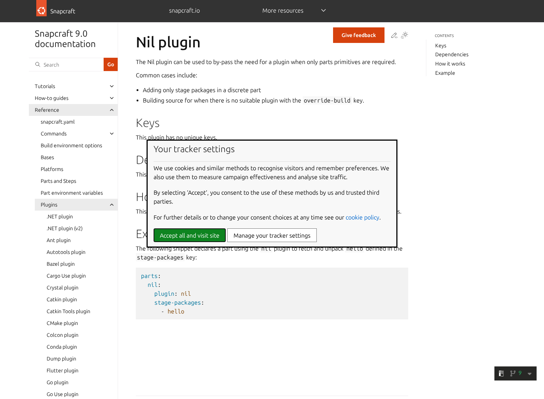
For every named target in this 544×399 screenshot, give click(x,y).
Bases (47, 157)
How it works (450, 64)
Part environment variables (72, 193)
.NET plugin (60, 216)
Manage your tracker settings (272, 235)
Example (445, 73)
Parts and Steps (58, 181)
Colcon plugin (62, 335)
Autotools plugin (66, 252)
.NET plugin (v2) (65, 228)
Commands (54, 134)
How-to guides (51, 98)
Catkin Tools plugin (68, 311)
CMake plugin (62, 323)
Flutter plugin (62, 370)
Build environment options (71, 145)
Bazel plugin (61, 264)
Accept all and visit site (189, 235)
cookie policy (362, 217)
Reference (47, 110)
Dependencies (452, 54)
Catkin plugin (62, 299)
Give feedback (359, 35)
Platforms (52, 169)
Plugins (49, 205)
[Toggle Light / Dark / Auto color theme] (404, 35)
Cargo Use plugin (66, 276)
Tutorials (45, 86)
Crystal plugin (62, 288)
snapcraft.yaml (58, 122)
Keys (440, 45)
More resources (282, 10)
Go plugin (57, 382)
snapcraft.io (184, 10)
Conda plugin (62, 347)
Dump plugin (61, 359)
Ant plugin (59, 240)
